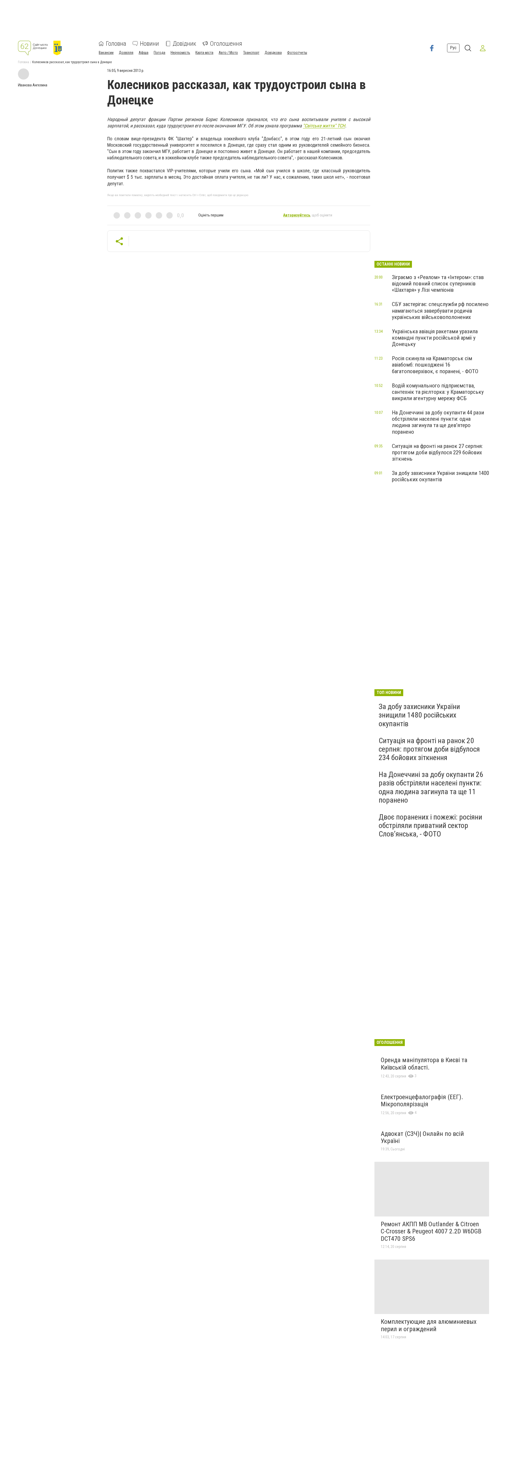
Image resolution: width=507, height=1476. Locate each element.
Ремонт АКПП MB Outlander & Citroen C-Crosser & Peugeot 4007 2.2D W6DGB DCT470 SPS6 (431, 1231)
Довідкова (273, 52)
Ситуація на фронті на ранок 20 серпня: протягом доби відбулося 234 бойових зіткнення (429, 749)
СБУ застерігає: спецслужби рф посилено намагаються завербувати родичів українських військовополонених (440, 310)
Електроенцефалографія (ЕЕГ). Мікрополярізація (422, 1100)
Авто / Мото (228, 52)
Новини (149, 43)
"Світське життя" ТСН (324, 125)
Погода (159, 52)
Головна (116, 43)
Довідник (184, 43)
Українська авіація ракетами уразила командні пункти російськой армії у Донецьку (435, 337)
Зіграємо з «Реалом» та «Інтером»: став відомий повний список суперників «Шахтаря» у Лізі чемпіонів (438, 283)
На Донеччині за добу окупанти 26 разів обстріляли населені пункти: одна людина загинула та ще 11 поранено (431, 787)
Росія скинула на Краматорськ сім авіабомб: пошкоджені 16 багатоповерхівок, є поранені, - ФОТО (435, 364)
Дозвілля (126, 52)
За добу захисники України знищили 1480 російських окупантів (419, 715)
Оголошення (226, 43)
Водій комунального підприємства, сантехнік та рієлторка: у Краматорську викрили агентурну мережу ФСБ (438, 391)
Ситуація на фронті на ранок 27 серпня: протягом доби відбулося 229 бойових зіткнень (437, 452)
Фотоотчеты (297, 52)
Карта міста (204, 52)
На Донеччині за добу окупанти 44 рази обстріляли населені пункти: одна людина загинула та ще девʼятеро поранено (438, 422)
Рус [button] (453, 47)
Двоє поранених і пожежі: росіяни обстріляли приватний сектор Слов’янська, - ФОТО (430, 825)
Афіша (143, 52)
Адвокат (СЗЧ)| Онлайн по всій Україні (422, 1137)
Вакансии (106, 52)
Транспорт (251, 52)
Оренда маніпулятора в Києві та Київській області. (424, 1063)
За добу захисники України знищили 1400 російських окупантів (440, 476)
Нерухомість (180, 52)
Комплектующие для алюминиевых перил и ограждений (429, 1325)
